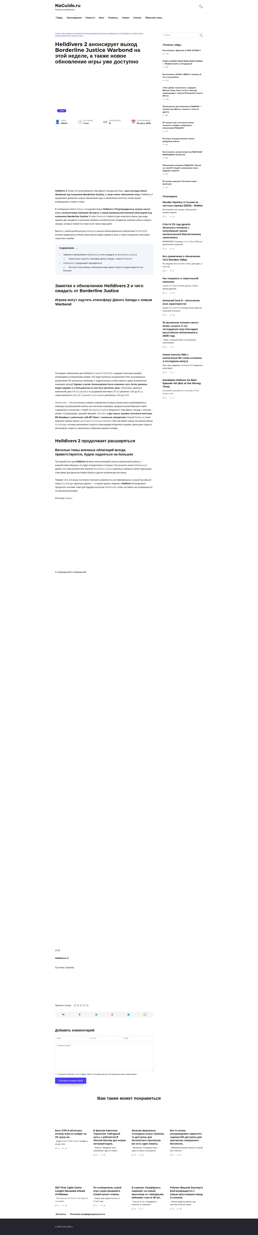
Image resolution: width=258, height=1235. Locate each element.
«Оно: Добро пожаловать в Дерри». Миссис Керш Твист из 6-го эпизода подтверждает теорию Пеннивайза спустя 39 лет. (183, 91)
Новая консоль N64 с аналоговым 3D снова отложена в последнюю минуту (182, 358)
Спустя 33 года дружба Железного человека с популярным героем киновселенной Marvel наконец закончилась (182, 231)
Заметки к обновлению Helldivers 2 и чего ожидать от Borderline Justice (100, 254)
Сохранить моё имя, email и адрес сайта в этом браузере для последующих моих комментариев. (97, 1074)
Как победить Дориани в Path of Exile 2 (181, 50)
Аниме (125, 17)
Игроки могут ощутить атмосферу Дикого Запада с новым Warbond (100, 259)
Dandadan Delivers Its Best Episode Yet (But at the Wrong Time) (182, 383)
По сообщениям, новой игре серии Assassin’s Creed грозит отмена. (107, 1191)
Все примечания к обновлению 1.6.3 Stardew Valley (181, 258)
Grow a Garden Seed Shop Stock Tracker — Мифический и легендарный (183, 62)
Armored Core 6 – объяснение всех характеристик (181, 302)
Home (57, 34)
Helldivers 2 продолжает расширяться (82, 263)
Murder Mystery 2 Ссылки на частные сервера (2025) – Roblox (183, 204)
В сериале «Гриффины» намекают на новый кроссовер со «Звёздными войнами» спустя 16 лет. (148, 1192)
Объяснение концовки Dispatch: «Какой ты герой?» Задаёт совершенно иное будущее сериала (182, 168)
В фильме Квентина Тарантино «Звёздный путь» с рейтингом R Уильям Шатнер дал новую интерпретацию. (109, 1137)
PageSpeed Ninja (136, 1217)
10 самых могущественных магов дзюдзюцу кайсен (178, 139)
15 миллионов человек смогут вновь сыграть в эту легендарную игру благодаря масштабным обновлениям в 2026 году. (180, 329)
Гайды (59, 17)
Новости (90, 17)
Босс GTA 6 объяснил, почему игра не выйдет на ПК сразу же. (71, 1133)
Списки (137, 17)
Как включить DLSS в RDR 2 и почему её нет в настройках (182, 75)
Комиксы (113, 17)
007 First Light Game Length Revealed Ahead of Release (70, 1191)
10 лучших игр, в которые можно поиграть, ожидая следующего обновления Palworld (178, 125)
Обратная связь (153, 17)
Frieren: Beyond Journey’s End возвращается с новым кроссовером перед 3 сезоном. (186, 1192)
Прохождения (74, 17)
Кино (101, 17)
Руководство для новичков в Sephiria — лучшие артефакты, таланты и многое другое (182, 109)
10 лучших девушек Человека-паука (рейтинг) (180, 182)
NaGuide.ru (67, 5)
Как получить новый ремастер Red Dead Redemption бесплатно (182, 153)
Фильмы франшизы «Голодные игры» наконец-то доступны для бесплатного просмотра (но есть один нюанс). (148, 1137)
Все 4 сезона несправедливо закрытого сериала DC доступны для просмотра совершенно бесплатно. (186, 1137)
